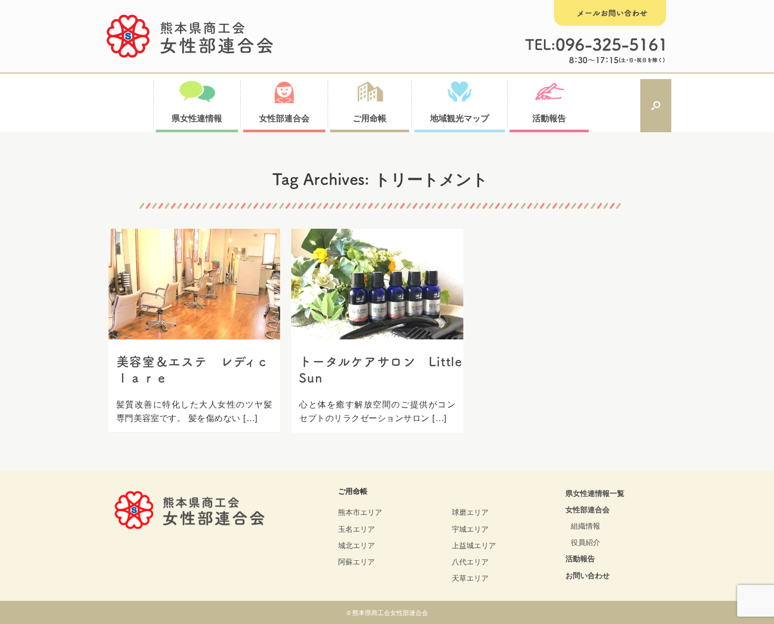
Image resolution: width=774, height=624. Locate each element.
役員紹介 (585, 542)
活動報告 (580, 558)
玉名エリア (356, 528)
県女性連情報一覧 (594, 492)
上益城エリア (474, 545)
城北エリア (356, 545)
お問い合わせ (587, 575)
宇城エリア (470, 528)
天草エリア (470, 577)
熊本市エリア (360, 511)
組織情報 (585, 525)
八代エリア (470, 561)
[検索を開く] (655, 106)
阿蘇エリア (356, 561)
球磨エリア (470, 511)
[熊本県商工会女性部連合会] (190, 36)
